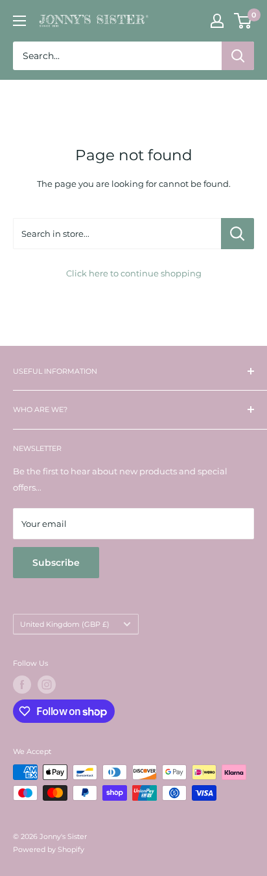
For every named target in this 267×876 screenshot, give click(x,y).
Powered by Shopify (48, 849)
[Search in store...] (237, 233)
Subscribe (56, 562)
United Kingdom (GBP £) (65, 624)
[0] (243, 21)
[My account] (217, 21)
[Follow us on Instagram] (47, 684)
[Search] (238, 56)
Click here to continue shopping (134, 273)
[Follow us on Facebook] (22, 684)
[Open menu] (19, 21)
